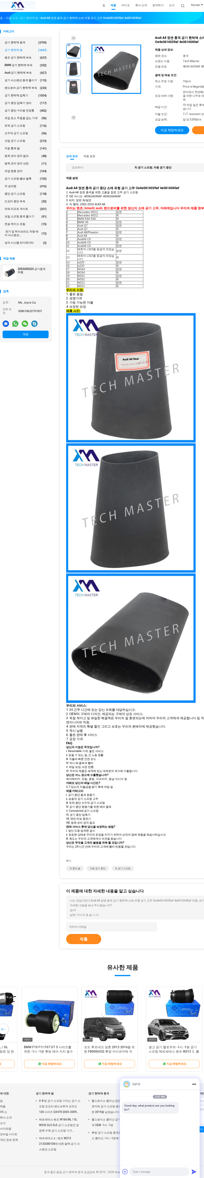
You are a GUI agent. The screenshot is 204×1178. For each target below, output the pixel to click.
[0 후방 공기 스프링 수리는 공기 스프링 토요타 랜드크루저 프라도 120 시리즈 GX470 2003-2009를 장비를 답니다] (91, 1015)
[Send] (194, 1171)
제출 (84, 939)
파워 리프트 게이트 (26, 209)
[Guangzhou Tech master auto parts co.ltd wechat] (25, 323)
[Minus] (194, 1084)
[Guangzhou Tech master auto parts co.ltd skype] (34, 323)
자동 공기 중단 (97, 868)
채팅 (25, 334)
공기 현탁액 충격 (26, 42)
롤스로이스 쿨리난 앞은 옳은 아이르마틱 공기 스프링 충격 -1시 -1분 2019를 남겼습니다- (112, 1106)
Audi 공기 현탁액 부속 (26, 72)
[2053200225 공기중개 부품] (9, 272)
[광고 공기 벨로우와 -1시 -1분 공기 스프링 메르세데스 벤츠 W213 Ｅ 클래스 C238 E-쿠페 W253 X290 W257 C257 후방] (31, 1015)
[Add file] (125, 1171)
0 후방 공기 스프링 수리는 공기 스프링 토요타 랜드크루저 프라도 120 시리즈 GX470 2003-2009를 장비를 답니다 (59, 1107)
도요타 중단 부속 (26, 201)
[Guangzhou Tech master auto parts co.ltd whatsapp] (15, 323)
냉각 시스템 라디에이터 (26, 242)
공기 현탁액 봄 (26, 50)
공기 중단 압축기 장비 (26, 103)
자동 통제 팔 (26, 148)
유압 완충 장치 (26, 171)
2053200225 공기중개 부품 (31, 270)
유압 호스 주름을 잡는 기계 (26, 118)
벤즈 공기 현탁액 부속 (26, 57)
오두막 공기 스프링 (26, 133)
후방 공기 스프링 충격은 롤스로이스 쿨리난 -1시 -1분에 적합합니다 (112, 1135)
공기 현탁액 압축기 (26, 95)
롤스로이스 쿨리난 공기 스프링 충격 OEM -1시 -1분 (112, 1122)
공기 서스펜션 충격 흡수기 (26, 80)
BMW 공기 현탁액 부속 (26, 65)
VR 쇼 (3, 1112)
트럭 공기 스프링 (26, 125)
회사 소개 (6, 1117)
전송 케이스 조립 (26, 224)
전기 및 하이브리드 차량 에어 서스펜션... (26, 233)
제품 (3, 1106)
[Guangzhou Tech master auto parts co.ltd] (17, 6)
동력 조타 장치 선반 (26, 163)
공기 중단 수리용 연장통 (26, 110)
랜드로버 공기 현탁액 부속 (26, 88)
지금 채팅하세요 (172, 130)
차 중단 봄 (75, 868)
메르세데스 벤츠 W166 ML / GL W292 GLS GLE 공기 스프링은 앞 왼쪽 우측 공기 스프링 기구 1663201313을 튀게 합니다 (59, 1125)
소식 (3, 1123)
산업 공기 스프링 (26, 141)
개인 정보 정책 (9, 1139)
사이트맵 (5, 1128)
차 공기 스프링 (122, 868)
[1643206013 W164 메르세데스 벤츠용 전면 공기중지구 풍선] (151, 1015)
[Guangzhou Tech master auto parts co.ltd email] (6, 323)
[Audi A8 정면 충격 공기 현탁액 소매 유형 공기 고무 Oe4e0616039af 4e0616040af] (116, 69)
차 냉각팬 (26, 186)
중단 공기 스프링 (26, 193)
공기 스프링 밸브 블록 (26, 178)
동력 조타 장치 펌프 (26, 156)
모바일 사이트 (8, 1134)
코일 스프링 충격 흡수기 (26, 216)
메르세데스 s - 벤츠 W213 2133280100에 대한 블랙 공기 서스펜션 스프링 (59, 1144)
